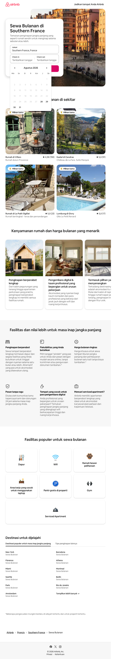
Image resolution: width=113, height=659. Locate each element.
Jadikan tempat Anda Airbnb (89, 4)
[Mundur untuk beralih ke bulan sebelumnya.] (15, 68)
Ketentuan (59, 654)
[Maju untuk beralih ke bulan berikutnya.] (46, 68)
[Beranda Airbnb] (13, 4)
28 (41, 101)
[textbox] (22, 60)
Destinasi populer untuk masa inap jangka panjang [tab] (28, 543)
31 (20, 107)
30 (14, 107)
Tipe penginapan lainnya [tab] (66, 543)
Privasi (49, 654)
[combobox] (34, 50)
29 (47, 101)
